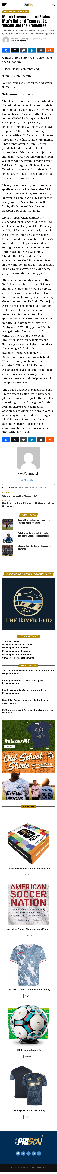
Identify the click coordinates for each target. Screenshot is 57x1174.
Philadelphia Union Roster (15, 648)
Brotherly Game (38, 488)
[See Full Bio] (34, 480)
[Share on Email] (41, 50)
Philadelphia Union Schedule (16, 651)
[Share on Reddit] (50, 50)
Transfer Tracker (10, 641)
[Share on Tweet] (15, 50)
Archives (24, 488)
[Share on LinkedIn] (32, 50)
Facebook (28, 806)
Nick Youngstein (19, 41)
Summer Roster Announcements (18, 658)
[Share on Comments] (23, 50)
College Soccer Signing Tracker (17, 644)
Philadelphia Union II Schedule (17, 654)
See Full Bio (26, 479)
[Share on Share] (6, 50)
